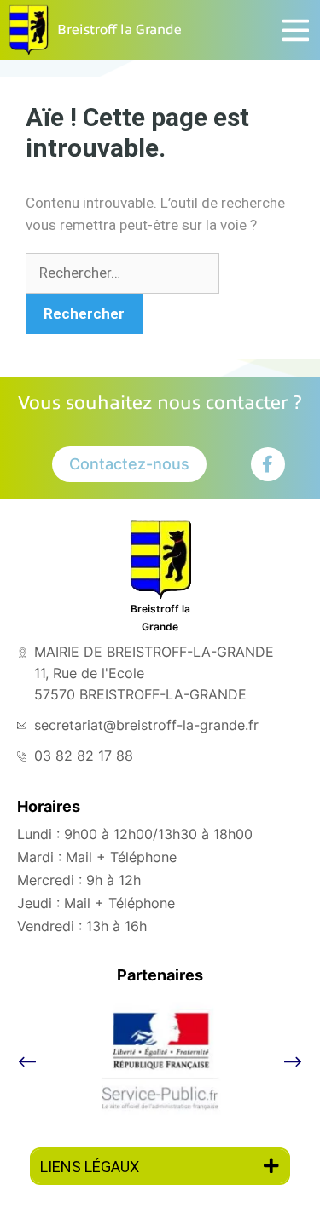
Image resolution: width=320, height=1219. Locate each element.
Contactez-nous (129, 464)
